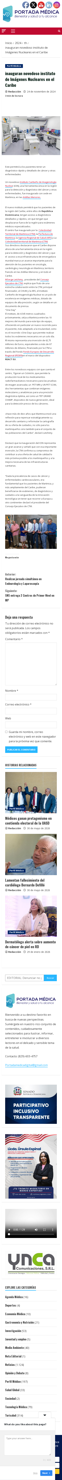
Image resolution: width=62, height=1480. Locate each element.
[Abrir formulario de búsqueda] (59, 31)
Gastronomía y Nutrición (19, 1322)
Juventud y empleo (15, 1339)
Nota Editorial (13, 1356)
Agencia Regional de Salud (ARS (34, 237)
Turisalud (10, 1415)
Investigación (13, 1331)
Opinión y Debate (14, 1373)
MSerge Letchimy (14, 279)
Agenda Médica (14, 1297)
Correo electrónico (18, 704)
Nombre (11, 691)
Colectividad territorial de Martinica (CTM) (26, 241)
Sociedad (10, 1398)
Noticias (10, 1365)
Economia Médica (15, 1314)
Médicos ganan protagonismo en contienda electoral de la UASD (28, 821)
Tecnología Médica (16, 1407)
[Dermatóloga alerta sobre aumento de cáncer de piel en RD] (31, 916)
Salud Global (12, 1390)
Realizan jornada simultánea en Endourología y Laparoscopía (23, 579)
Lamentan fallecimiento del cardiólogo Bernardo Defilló (25, 882)
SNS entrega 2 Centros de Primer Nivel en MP (29, 595)
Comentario (14, 639)
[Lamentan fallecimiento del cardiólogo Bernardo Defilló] (31, 854)
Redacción (14, 91)
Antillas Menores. (32, 197)
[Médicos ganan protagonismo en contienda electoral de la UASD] (31, 792)
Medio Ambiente (14, 1348)
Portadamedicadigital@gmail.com (26, 1065)
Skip (35, 1473)
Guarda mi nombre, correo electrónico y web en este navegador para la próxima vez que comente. (32, 736)
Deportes (10, 1305)
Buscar (50, 977)
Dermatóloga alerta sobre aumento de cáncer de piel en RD (30, 944)
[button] (4, 30)
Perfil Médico (14, 65)
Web (8, 718)
